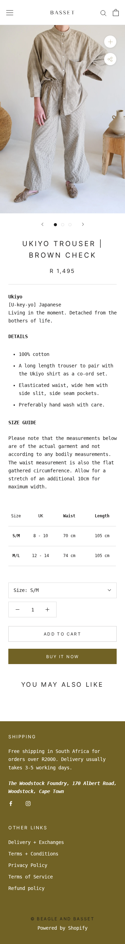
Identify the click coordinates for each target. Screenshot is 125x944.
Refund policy (26, 888)
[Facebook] (10, 803)
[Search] (103, 13)
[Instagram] (28, 803)
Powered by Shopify (63, 928)
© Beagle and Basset (63, 918)
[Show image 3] (70, 224)
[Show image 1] (55, 224)
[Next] (83, 224)
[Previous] (42, 224)
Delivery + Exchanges (36, 842)
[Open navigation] (9, 12)
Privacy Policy (27, 865)
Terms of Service (30, 877)
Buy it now (62, 656)
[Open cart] (116, 12)
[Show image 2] (62, 224)
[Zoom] (110, 42)
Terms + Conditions (33, 854)
